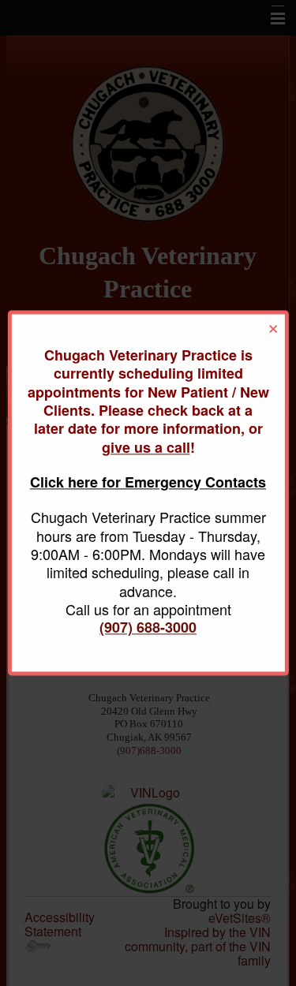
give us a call (146, 447)
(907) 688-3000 (148, 628)
